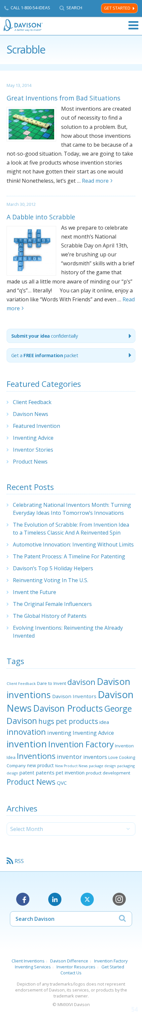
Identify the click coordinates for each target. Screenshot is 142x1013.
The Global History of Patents (50, 615)
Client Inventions (28, 961)
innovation (26, 732)
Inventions (36, 755)
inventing (59, 732)
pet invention (70, 772)
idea (104, 722)
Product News (30, 461)
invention (27, 743)
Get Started (117, 8)
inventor (69, 756)
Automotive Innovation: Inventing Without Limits (73, 544)
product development (108, 773)
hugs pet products (68, 721)
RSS (19, 861)
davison (81, 682)
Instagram (119, 899)
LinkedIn (54, 899)
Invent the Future (34, 592)
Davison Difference (69, 961)
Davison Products (68, 708)
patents (45, 772)
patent (26, 772)
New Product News (71, 766)
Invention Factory (81, 744)
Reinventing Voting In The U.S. (50, 580)
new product (40, 765)
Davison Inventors (74, 696)
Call (30, 8)
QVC (62, 782)
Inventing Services (33, 967)
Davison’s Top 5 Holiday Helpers (53, 568)
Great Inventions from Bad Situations (63, 98)
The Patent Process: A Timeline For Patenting (69, 556)
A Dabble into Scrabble (41, 216)
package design (102, 765)
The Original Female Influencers (52, 604)
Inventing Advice (33, 437)
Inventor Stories (33, 449)
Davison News (30, 414)
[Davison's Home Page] (23, 25)
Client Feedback (32, 402)
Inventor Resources (75, 967)
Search (74, 8)
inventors (95, 757)
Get (44, 355)
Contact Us (71, 973)
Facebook (22, 899)
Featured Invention (36, 426)
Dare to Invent (51, 683)
